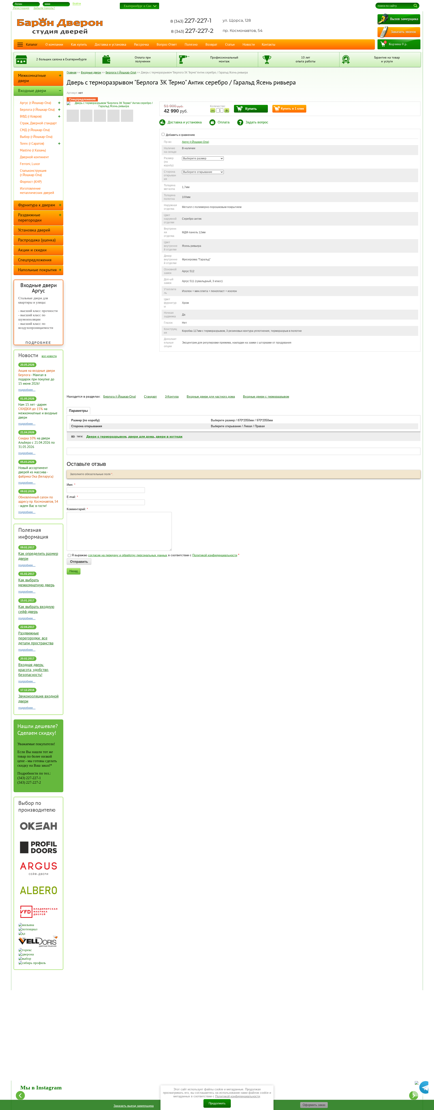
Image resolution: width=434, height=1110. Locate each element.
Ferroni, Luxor (30, 164)
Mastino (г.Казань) (33, 150)
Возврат (211, 45)
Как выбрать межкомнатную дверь (36, 583)
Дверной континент (34, 157)
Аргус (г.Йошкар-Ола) (195, 142)
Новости (249, 45)
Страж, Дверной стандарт (38, 123)
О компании (54, 45)
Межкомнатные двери (32, 78)
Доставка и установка (110, 45)
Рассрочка (141, 45)
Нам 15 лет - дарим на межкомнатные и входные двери (37, 411)
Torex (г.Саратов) (32, 144)
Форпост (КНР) (31, 182)
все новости (49, 356)
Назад (73, 571)
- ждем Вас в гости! (38, 501)
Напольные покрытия (37, 270)
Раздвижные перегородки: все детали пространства (35, 638)
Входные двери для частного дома (211, 396)
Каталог (32, 45)
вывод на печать (344, 4)
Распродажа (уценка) (37, 240)
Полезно (191, 45)
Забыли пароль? (44, 8)
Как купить (79, 45)
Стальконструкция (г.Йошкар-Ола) (33, 173)
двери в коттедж (169, 436)
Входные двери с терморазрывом (266, 396)
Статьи (230, 45)
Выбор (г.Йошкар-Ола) (36, 137)
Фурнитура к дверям (36, 205)
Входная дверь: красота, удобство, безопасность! (33, 670)
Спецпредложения (35, 260)
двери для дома (141, 436)
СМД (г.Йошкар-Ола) (35, 130)
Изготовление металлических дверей (37, 191)
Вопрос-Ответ (167, 45)
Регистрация (20, 8)
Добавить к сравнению (180, 135)
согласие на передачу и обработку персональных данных (127, 555)
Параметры (78, 410)
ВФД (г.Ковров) (31, 117)
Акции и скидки (32, 250)
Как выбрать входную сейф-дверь (36, 610)
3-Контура (172, 396)
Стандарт (150, 396)
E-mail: (72, 497)
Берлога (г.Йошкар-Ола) (119, 396)
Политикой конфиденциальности (214, 555)
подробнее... (26, 389)
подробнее (38, 342)
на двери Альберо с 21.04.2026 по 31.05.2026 (36, 442)
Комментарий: (77, 509)
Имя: (71, 484)
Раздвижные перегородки (30, 218)
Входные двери (32, 91)
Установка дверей (34, 230)
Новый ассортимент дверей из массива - (35, 472)
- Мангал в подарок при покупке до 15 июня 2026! (36, 377)
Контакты (268, 45)
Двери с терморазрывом (106, 436)
